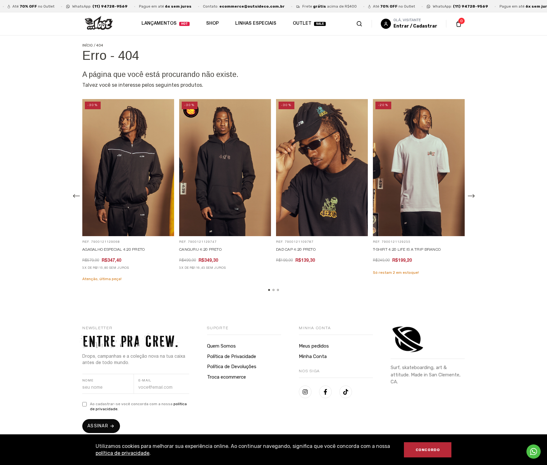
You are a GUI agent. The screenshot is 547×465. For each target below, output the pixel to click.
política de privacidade (122, 453)
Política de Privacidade (231, 356)
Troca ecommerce (226, 377)
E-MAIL (145, 380)
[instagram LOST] (305, 392)
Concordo (428, 450)
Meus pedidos (314, 346)
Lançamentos (159, 24)
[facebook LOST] (325, 392)
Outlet (302, 24)
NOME (88, 380)
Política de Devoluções (231, 366)
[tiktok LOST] (345, 392)
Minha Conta (313, 356)
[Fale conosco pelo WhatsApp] (533, 451)
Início (87, 45)
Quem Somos (221, 346)
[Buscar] (365, 24)
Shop (212, 24)
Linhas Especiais (255, 24)
